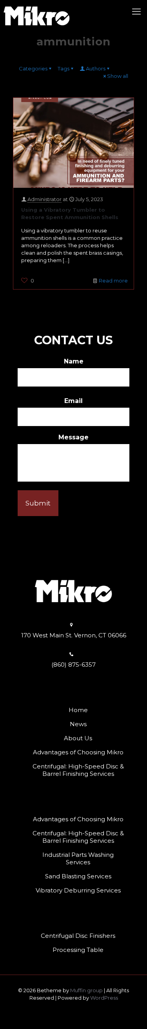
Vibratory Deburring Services (78, 890)
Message (73, 437)
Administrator (44, 199)
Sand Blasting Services (78, 876)
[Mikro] (37, 11)
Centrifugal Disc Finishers (78, 935)
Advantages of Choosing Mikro (78, 752)
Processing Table (78, 949)
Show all (117, 76)
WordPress (104, 998)
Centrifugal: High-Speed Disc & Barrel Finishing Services (78, 770)
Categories (33, 68)
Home (78, 710)
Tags (63, 68)
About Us (78, 738)
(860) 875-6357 (73, 664)
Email (73, 401)
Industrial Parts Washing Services (78, 858)
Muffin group (86, 990)
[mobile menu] (136, 11)
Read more (113, 280)
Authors (95, 68)
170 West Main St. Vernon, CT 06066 (73, 635)
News (78, 724)
